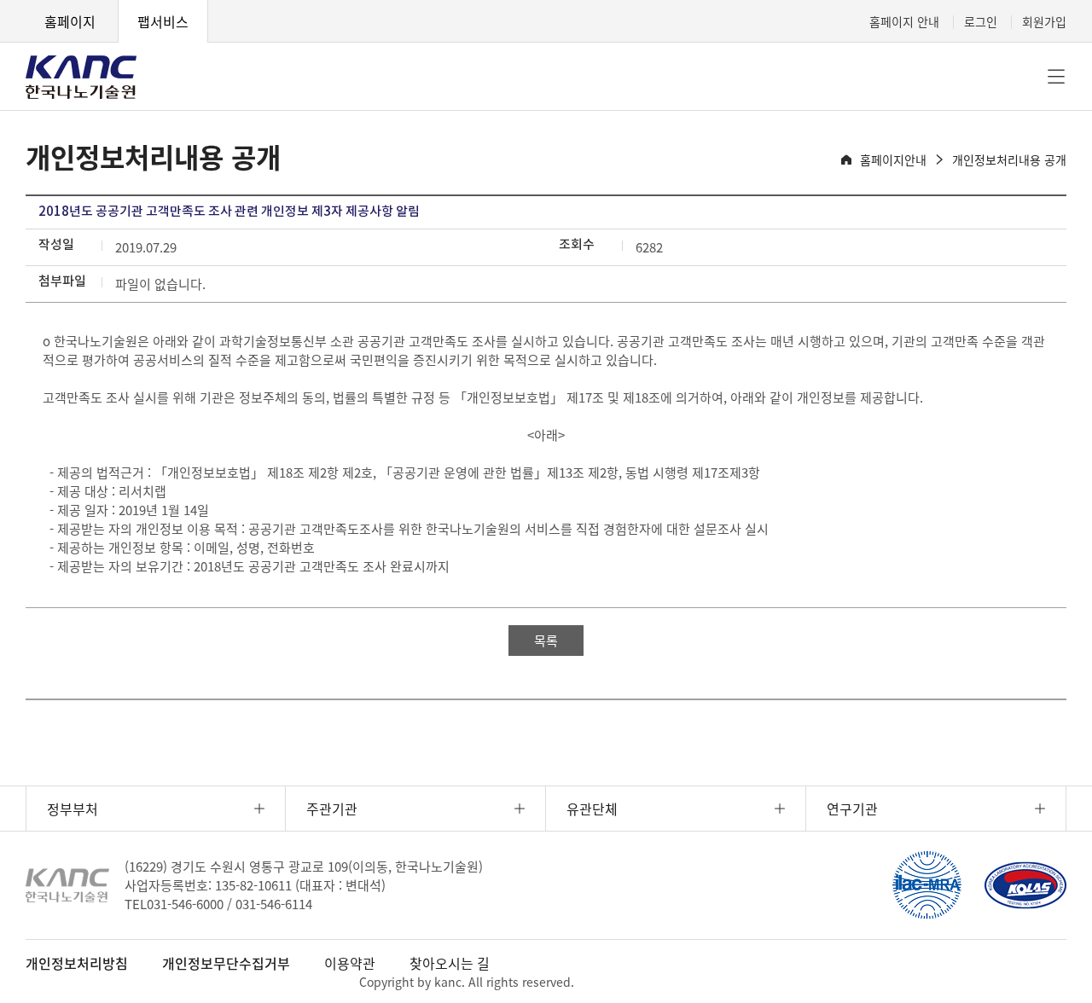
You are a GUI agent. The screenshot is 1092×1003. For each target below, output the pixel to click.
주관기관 (331, 808)
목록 (546, 640)
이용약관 (349, 963)
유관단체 (592, 808)
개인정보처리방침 (77, 963)
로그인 (980, 21)
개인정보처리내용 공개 (1009, 159)
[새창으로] (926, 885)
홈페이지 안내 (904, 21)
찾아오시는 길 (450, 963)
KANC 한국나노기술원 (81, 77)
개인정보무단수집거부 (226, 963)
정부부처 (72, 808)
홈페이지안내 (893, 159)
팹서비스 (163, 21)
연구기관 (852, 808)
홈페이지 (70, 21)
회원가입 (1044, 21)
